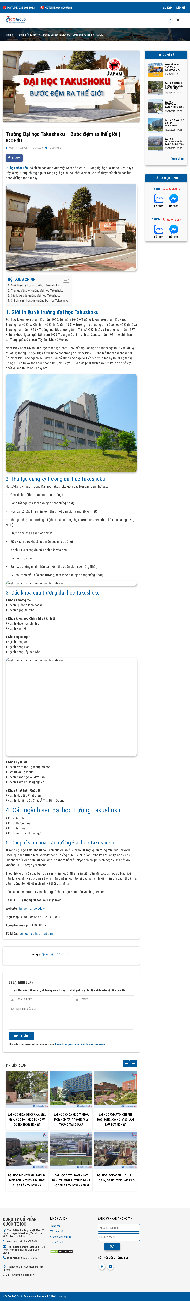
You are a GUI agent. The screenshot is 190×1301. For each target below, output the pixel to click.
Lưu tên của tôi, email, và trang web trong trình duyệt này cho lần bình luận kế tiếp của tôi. (69, 990)
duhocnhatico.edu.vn (32, 908)
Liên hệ (180, 7)
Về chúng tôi (56, 1231)
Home (9, 34)
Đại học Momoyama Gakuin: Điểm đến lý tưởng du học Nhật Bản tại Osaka (27, 1180)
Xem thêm (177, 158)
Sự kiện (167, 7)
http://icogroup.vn (76, 1296)
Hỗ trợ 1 (158, 206)
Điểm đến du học (28, 34)
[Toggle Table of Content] (64, 280)
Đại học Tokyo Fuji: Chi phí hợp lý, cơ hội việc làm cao (116, 1178)
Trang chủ (55, 1225)
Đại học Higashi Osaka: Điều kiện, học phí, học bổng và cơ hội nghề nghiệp (27, 1119)
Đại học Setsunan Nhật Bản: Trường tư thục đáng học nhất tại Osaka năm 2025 (71, 1181)
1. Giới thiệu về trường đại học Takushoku (33, 285)
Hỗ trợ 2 (173, 206)
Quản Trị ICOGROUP (18, 148)
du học (24, 933)
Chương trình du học (60, 1236)
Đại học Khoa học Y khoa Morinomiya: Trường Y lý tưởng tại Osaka (71, 1119)
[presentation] (126, 1063)
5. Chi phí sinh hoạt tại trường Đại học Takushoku (38, 300)
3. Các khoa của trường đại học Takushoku (34, 295)
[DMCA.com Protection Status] (61, 1251)
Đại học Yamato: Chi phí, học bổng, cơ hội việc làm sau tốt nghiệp (115, 1119)
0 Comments (55, 148)
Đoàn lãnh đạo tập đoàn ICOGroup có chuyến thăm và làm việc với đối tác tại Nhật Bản (174, 67)
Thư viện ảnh (57, 1242)
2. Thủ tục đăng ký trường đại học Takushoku (35, 290)
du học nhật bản (42, 933)
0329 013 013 (173, 188)
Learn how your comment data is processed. (81, 1044)
